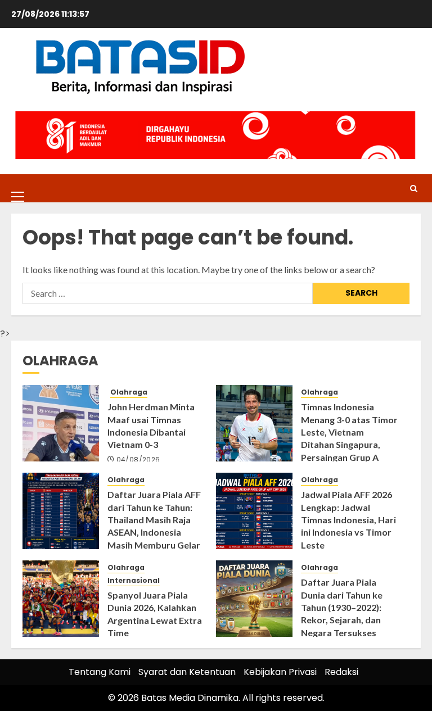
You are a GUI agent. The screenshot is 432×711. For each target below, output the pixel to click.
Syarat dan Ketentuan (187, 671)
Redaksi (341, 671)
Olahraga (128, 392)
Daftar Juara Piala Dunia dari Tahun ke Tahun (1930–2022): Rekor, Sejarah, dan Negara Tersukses (341, 607)
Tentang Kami (99, 671)
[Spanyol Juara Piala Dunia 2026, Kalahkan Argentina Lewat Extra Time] (60, 598)
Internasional (133, 580)
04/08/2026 (138, 459)
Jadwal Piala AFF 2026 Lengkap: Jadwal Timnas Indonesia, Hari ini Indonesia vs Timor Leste (348, 519)
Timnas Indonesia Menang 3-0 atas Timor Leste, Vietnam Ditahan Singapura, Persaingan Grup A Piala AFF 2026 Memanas (349, 444)
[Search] (414, 189)
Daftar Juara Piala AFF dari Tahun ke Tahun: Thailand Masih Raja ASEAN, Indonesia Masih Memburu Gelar (154, 519)
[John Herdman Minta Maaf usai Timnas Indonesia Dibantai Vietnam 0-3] (60, 423)
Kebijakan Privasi (280, 671)
